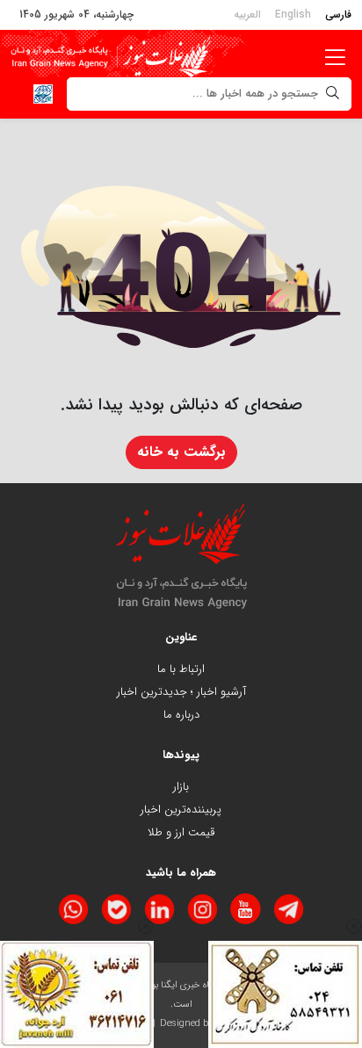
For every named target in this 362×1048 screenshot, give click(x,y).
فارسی (338, 14)
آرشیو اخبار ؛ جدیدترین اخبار (181, 692)
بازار (181, 786)
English (293, 14)
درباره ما (181, 714)
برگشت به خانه (181, 452)
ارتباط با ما (181, 669)
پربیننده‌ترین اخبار (181, 809)
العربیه (247, 14)
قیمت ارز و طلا (181, 832)
